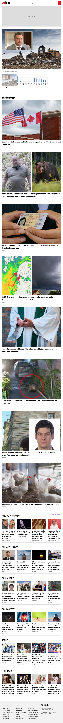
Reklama (18, 705)
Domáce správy (10, 547)
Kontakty (30, 705)
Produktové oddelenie (33, 710)
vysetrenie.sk (19, 631)
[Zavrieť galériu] (59, 3)
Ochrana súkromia (7, 710)
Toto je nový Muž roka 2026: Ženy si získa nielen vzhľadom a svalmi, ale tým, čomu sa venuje (23, 689)
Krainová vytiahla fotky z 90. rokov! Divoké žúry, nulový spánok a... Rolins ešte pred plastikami (8, 534)
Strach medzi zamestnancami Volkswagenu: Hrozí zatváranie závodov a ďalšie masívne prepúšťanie (23, 565)
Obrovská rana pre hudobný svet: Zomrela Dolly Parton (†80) (23, 533)
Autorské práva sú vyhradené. (47, 709)
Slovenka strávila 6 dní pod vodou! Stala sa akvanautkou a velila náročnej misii (54, 626)
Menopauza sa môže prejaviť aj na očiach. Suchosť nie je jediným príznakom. (39, 688)
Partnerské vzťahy (5, 695)
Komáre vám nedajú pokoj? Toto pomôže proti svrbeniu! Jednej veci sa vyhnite (38, 626)
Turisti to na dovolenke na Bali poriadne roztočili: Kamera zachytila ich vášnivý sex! (54, 596)
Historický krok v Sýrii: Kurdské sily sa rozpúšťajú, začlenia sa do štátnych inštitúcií (23, 595)
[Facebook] (42, 705)
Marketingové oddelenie (33, 716)
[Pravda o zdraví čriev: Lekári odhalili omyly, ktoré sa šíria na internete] (24, 617)
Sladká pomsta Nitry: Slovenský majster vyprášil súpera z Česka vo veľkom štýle (8, 657)
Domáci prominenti (6, 540)
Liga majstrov (50, 664)
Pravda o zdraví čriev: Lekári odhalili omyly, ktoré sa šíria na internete (23, 626)
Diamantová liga (20, 664)
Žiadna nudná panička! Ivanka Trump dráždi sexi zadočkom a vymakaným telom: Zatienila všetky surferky (38, 534)
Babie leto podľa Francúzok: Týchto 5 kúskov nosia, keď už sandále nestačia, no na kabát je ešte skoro (54, 689)
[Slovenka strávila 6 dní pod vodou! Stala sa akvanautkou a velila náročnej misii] (54, 617)
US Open (34, 664)
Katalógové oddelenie (33, 714)
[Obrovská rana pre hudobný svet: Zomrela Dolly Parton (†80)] (24, 524)
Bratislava (50, 571)
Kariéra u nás (6, 714)
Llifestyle (7, 671)
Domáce (3, 571)
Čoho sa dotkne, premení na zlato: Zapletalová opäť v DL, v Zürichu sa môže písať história (24, 658)
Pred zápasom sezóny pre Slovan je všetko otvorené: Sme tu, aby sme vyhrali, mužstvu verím (54, 658)
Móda (49, 695)
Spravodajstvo (31, 708)
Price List (18, 716)
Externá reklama (19, 710)
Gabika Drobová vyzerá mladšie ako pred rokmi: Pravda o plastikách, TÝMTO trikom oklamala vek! (54, 534)
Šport (5, 640)
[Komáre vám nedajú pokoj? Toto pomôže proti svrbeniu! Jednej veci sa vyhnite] (39, 617)
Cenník (17, 714)
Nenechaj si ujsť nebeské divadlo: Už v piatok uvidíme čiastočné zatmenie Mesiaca (8, 627)
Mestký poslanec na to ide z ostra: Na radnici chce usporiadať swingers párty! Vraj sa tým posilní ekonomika (8, 596)
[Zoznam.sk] (45, 713)
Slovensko (4, 662)
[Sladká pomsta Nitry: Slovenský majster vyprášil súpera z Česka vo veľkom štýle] (8, 648)
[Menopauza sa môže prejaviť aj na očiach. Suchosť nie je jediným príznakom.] (39, 679)
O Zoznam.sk (6, 705)
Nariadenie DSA (6, 718)
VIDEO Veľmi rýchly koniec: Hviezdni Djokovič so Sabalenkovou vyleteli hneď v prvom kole (38, 658)
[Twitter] (47, 705)
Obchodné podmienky (21, 712)
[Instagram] (44, 705)
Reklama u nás (19, 708)
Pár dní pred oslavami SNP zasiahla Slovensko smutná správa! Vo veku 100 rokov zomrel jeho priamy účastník (38, 565)
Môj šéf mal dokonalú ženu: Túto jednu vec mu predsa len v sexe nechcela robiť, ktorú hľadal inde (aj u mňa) (8, 689)
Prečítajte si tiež (11, 516)
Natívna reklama (19, 718)
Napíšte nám (6, 716)
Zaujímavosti (8, 609)
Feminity (34, 693)
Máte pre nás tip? (32, 718)
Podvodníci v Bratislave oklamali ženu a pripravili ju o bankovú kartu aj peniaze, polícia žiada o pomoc (54, 565)
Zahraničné (8, 578)
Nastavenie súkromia (7, 712)
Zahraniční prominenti (21, 536)
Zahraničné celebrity (21, 695)
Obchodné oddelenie (33, 712)
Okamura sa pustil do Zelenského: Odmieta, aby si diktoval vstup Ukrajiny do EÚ (38, 595)
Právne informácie (7, 708)
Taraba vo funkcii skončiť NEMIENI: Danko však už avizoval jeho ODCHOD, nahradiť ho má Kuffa (8, 565)
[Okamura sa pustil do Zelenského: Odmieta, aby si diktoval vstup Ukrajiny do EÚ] (39, 586)
